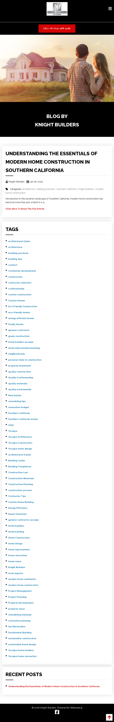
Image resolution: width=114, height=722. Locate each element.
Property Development (21, 603)
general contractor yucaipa (23, 520)
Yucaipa (12, 431)
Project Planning (17, 597)
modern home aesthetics (22, 579)
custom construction (19, 294)
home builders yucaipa (21, 342)
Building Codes (16, 460)
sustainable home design (22, 644)
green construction (18, 336)
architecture (28, 189)
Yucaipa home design (20, 448)
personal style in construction (24, 360)
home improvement (19, 549)
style (11, 425)
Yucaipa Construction (20, 443)
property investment (19, 365)
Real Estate (14, 395)
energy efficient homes (21, 318)
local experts (15, 573)
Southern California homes (23, 419)
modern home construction (23, 585)
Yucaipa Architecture (20, 437)
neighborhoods (16, 354)
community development (22, 271)
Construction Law (18, 472)
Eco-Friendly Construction (22, 306)
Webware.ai (76, 707)
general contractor (18, 330)
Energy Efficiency (17, 508)
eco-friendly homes (19, 312)
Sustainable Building (19, 632)
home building (16, 531)
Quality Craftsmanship (20, 377)
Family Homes (16, 324)
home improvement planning (24, 348)
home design (15, 543)
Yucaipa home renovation (22, 656)
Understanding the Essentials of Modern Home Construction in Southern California (51, 162)
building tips (15, 259)
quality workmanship (19, 389)
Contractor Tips (17, 496)
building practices (46, 189)
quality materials (17, 383)
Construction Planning (20, 484)
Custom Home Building (21, 502)
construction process (20, 490)
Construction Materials (21, 478)
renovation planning (19, 620)
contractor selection (19, 282)
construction (15, 277)
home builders (16, 526)
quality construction (19, 371)
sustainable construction (22, 638)
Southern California (66, 189)
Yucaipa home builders (21, 650)
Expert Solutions (17, 514)
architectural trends (19, 454)
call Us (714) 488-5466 (57, 28)
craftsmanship (16, 288)
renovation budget (18, 407)
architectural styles (19, 241)
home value (14, 561)
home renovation (17, 555)
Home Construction (19, 537)
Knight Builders (86, 189)
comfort (12, 265)
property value (16, 609)
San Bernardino (16, 626)
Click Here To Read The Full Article (25, 209)
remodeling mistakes (20, 614)
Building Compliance (19, 466)
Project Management (20, 591)
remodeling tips (17, 401)
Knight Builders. (48, 707)
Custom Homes (16, 300)
